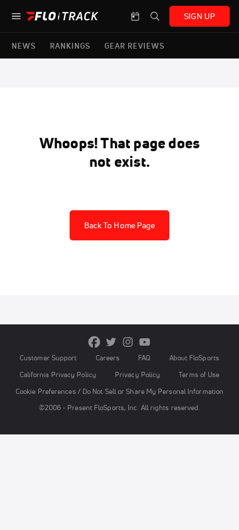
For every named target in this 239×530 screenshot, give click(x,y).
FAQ (144, 357)
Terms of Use (199, 374)
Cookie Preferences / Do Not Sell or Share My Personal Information (119, 391)
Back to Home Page (119, 225)
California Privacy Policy (58, 374)
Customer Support (48, 357)
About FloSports (194, 357)
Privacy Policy (137, 374)
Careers (108, 357)
